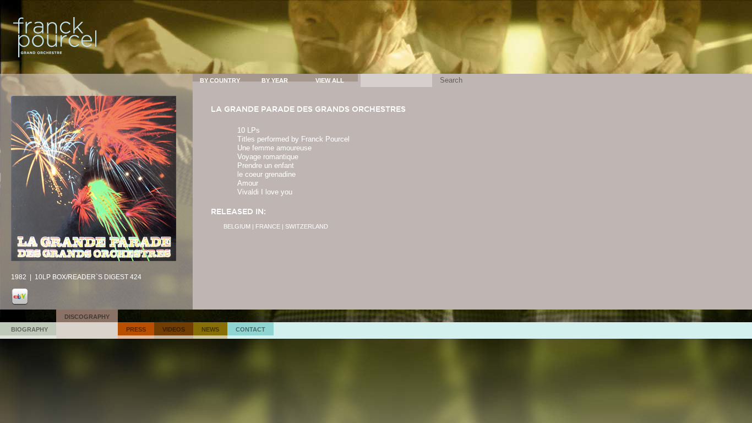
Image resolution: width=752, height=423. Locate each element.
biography (29, 329)
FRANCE (267, 226)
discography (87, 316)
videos (173, 329)
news (210, 329)
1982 (18, 277)
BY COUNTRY (220, 80)
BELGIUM (237, 226)
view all (329, 80)
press (136, 329)
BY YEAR (274, 80)
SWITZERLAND (306, 226)
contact (250, 329)
